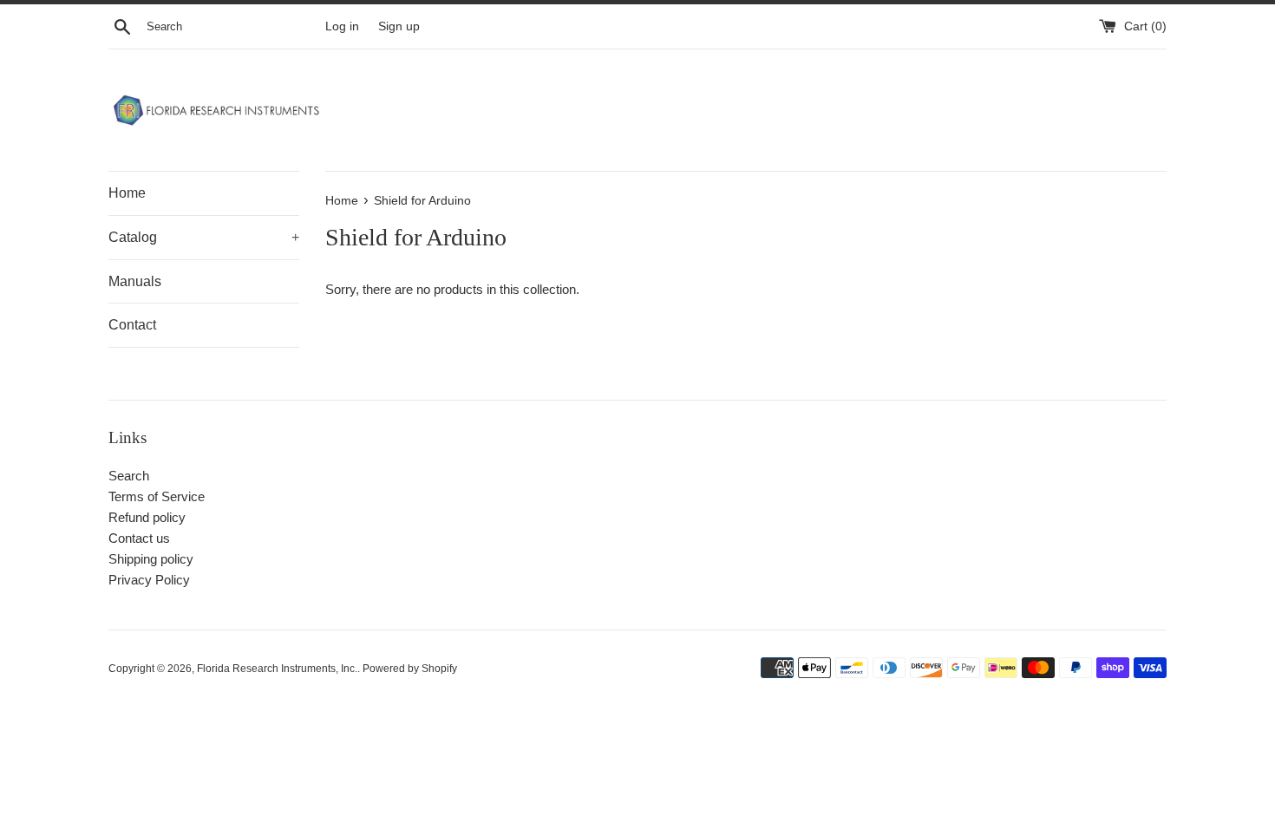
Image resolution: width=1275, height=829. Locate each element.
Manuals (134, 281)
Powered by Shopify (410, 669)
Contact (132, 324)
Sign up (399, 26)
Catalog (203, 237)
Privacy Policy (149, 579)
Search (128, 475)
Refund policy (147, 517)
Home (127, 193)
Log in (342, 26)
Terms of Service (156, 496)
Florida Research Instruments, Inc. (277, 669)
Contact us (139, 538)
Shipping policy (150, 559)
